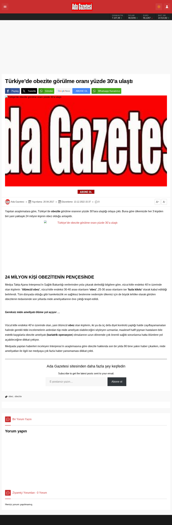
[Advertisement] (86, 45)
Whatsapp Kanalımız (109, 91)
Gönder (49, 91)
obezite (18, 396)
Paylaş (15, 91)
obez (11, 396)
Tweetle (32, 91)
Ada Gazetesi (17, 202)
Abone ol (117, 381)
